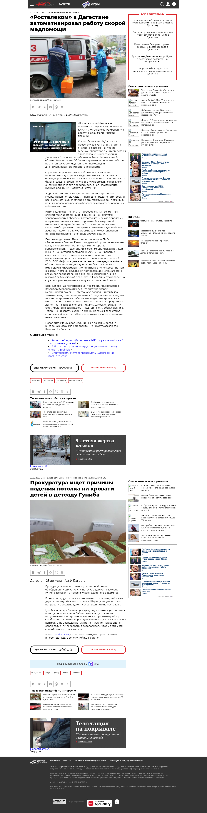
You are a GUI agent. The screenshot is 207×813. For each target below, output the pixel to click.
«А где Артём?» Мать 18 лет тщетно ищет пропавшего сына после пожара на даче (157, 102)
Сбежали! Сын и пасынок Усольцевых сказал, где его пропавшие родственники (159, 132)
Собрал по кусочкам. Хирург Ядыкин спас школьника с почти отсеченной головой (159, 507)
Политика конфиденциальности (90, 761)
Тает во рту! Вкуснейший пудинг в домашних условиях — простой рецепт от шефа (157, 92)
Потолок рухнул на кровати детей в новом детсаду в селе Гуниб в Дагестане (153, 35)
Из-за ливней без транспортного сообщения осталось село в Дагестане (152, 47)
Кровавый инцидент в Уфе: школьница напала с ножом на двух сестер (157, 233)
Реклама (67, 761)
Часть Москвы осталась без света (156, 221)
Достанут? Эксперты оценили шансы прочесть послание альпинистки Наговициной (159, 122)
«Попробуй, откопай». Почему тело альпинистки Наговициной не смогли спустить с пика (158, 527)
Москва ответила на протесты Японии (154, 242)
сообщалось (61, 634)
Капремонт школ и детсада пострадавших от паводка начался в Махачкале (104, 706)
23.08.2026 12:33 (37, 478)
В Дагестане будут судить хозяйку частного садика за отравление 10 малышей (107, 697)
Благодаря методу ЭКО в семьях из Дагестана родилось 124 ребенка (58, 404)
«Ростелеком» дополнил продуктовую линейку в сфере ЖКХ (57, 414)
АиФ (59, 100)
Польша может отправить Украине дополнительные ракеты (157, 252)
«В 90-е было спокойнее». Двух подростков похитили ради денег (157, 496)
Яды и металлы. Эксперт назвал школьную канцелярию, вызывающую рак (156, 537)
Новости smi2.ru (40, 466)
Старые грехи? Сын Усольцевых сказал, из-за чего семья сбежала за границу (158, 487)
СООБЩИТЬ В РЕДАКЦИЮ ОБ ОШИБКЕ (126, 761)
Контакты (55, 761)
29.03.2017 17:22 (37, 12)
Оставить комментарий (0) (103, 368)
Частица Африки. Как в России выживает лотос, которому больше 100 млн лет (158, 517)
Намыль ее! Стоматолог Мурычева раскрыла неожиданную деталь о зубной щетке (157, 142)
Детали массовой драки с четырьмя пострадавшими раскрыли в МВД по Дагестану (152, 23)
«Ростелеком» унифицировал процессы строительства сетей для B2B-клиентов (58, 424)
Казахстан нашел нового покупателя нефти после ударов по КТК (157, 262)
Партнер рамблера (76, 802)
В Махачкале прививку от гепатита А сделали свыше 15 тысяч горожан (105, 404)
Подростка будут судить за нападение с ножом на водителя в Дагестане (152, 71)
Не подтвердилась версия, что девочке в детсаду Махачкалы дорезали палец (57, 706)
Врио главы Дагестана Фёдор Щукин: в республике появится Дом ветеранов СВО (153, 59)
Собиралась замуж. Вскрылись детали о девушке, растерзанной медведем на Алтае (157, 112)
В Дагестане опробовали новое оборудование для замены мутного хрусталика (106, 414)
